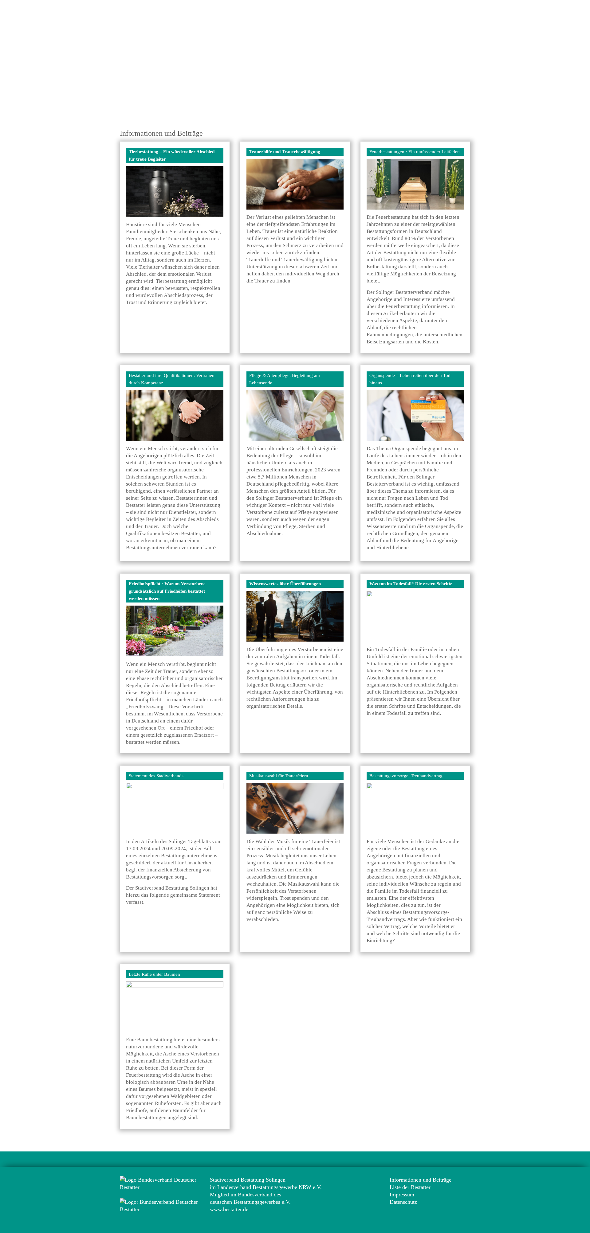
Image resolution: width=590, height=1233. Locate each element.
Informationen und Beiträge (420, 1180)
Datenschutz (403, 1202)
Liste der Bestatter (410, 1187)
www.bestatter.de (229, 1209)
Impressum (402, 1194)
